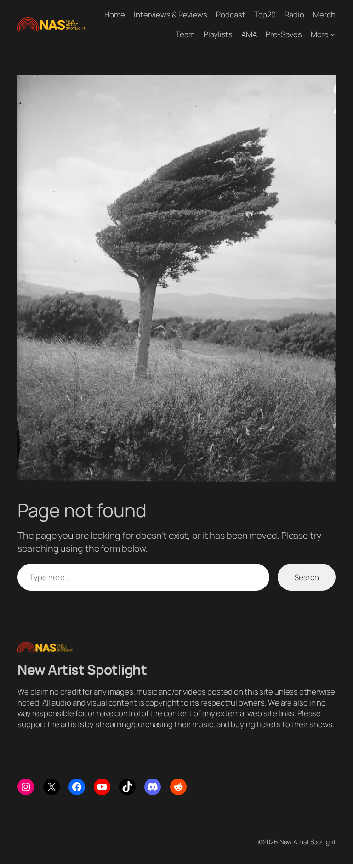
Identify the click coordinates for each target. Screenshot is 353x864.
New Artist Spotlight (82, 669)
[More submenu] (332, 34)
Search (306, 577)
